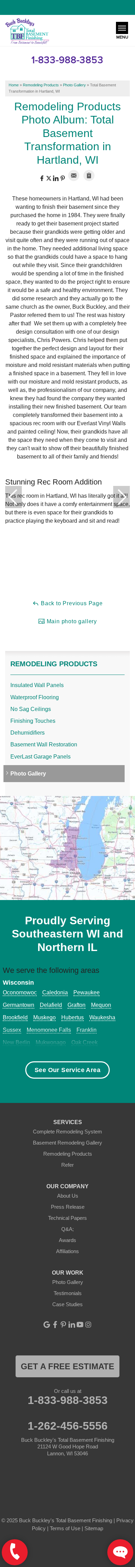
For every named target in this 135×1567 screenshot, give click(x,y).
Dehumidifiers (27, 733)
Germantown (18, 1005)
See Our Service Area (67, 1070)
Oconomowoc (20, 992)
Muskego (44, 1017)
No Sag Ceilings (30, 709)
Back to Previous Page (71, 603)
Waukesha (102, 1017)
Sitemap (93, 1528)
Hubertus (72, 1017)
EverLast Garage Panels (40, 757)
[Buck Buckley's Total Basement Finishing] (27, 32)
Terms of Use (65, 1528)
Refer (67, 1165)
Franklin (86, 1030)
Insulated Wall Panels (37, 685)
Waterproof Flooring (34, 697)
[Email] (73, 175)
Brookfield (15, 1017)
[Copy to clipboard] (88, 175)
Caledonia (55, 992)
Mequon (101, 1005)
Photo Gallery (28, 774)
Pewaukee (86, 992)
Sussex (12, 1030)
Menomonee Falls (49, 1030)
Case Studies (67, 1304)
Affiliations (67, 1251)
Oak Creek (84, 1042)
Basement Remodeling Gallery (67, 1143)
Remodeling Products (53, 664)
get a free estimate (67, 1366)
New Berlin (16, 1042)
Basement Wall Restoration (43, 744)
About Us (67, 1196)
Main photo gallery (71, 621)
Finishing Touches (32, 721)
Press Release (67, 1207)
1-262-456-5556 (68, 1425)
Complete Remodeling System (67, 1131)
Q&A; (67, 1229)
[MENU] (122, 28)
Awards (67, 1240)
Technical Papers (67, 1218)
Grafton (77, 1005)
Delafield (51, 1005)
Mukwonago (51, 1042)
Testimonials (68, 1293)
